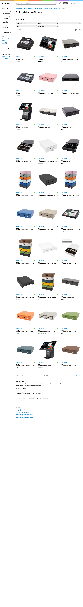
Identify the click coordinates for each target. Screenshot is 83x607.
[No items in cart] (80, 3)
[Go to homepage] (6, 3)
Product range (5, 8)
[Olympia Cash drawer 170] (70, 287)
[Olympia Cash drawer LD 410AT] (70, 49)
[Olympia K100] (25, 49)
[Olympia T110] (48, 49)
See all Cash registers (20, 14)
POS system (5, 30)
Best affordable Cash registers (22, 412)
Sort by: (17, 29)
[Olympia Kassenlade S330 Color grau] (48, 219)
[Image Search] (55, 3)
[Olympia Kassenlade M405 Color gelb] (48, 287)
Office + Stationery (6, 11)
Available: (28, 29)
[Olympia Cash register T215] (48, 355)
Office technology (6, 13)
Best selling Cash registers (21, 409)
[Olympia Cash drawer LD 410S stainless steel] (48, 321)
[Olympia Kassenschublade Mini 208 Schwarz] (48, 185)
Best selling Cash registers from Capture (24, 417)
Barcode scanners (6, 56)
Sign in (65, 3)
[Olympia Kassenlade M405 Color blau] (25, 355)
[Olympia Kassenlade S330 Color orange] (25, 321)
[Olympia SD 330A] (70, 117)
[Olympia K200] (25, 83)
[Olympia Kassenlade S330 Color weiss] (25, 185)
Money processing (6, 16)
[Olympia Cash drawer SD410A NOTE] (25, 151)
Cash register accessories (6, 21)
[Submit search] (17, 3)
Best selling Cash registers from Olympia (24, 414)
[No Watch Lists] (77, 3)
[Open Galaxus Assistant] (71, 3)
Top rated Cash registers (21, 410)
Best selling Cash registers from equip (24, 416)
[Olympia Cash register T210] (25, 117)
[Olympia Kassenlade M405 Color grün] (70, 321)
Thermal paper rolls (7, 32)
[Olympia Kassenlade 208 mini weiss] (48, 151)
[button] (34, 56)
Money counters (6, 27)
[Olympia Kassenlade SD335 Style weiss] (48, 253)
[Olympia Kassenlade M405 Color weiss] (70, 253)
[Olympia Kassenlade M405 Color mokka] (70, 355)
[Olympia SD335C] (70, 151)
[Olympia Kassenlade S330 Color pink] (48, 83)
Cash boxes (5, 18)
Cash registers (6, 25)
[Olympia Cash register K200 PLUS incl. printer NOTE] (70, 219)
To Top (79, 375)
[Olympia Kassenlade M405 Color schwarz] (25, 253)
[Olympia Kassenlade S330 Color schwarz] (70, 185)
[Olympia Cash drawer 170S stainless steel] (48, 117)
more (43, 385)
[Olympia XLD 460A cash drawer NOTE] (70, 83)
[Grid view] (76, 30)
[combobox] (21, 30)
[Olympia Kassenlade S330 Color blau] (25, 219)
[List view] (79, 30)
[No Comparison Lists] (74, 3)
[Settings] (60, 3)
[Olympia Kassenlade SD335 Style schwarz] (25, 287)
